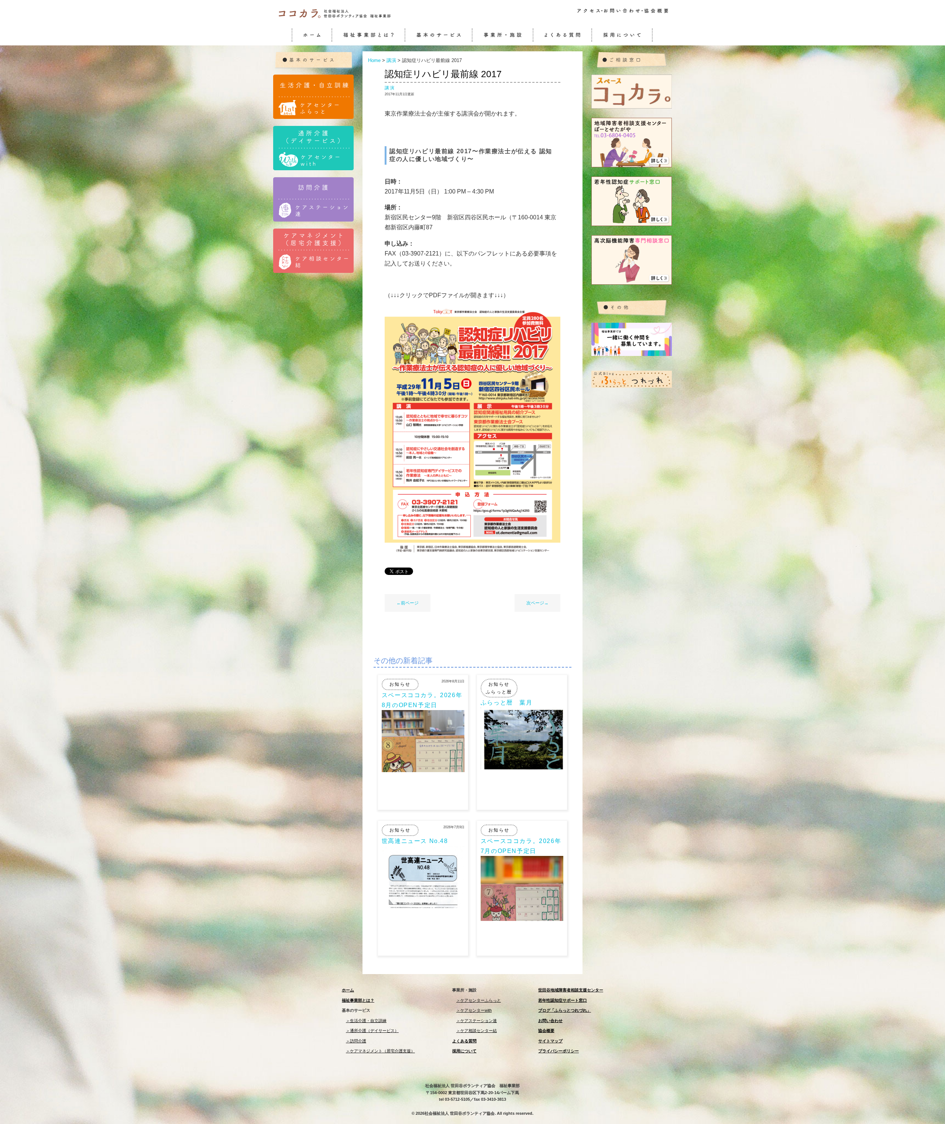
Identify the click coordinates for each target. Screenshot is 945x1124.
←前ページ (407, 603)
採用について (464, 1051)
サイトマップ (550, 1041)
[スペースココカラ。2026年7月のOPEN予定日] (522, 919)
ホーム (348, 990)
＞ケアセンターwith (474, 1010)
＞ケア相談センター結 (476, 1030)
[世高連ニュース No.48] (423, 906)
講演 (390, 87)
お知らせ (400, 684)
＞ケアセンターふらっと (478, 1000)
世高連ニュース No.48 (415, 841)
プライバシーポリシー (558, 1051)
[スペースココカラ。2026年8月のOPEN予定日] (423, 770)
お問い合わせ (550, 1020)
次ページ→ (537, 603)
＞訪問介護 (356, 1041)
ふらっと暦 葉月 (507, 702)
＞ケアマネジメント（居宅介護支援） (380, 1051)
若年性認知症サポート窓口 (562, 1000)
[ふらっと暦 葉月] (522, 767)
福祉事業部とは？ (358, 1000)
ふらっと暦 (499, 692)
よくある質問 (464, 1041)
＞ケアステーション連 (476, 1020)
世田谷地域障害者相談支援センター (570, 990)
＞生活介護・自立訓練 (366, 1020)
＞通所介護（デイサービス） (372, 1030)
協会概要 (546, 1030)
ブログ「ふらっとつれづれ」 (564, 1010)
